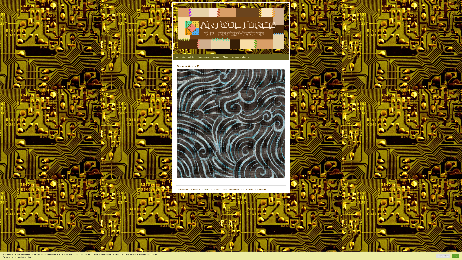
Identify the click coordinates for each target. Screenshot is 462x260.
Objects (215, 57)
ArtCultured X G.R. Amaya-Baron (190, 189)
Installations (203, 57)
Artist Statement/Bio (185, 57)
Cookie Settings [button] (443, 256)
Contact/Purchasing (240, 57)
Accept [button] (455, 256)
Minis (225, 57)
